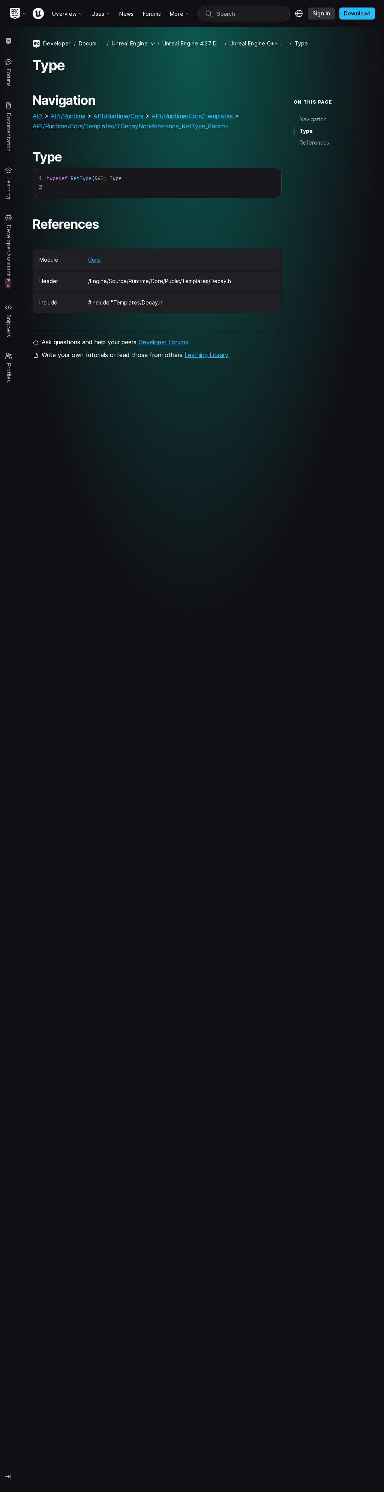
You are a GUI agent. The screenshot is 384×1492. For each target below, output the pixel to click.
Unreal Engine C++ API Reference (258, 43)
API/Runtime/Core (118, 116)
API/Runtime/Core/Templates (192, 116)
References (314, 142)
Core (94, 259)
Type (306, 131)
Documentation (91, 43)
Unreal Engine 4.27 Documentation (192, 43)
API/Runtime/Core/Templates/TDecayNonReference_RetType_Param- (130, 126)
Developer (57, 43)
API (38, 116)
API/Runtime (68, 116)
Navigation (313, 119)
